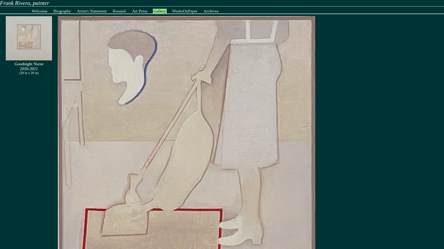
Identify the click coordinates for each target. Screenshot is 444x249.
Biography (62, 11)
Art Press (140, 11)
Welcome (39, 11)
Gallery (160, 11)
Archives (211, 11)
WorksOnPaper (184, 11)
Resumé (119, 11)
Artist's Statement (92, 11)
